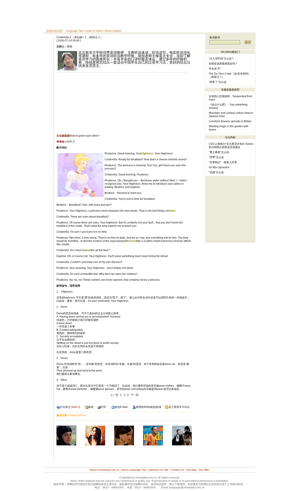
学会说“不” (215, 68)
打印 (103, 407)
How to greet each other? (78, 135)
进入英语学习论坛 (179, 407)
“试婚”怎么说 (216, 172)
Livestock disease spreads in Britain (230, 121)
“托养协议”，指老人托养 (223, 162)
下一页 (135, 394)
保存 (90, 407)
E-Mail (124, 407)
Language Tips (74, 30)
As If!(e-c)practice (219, 167)
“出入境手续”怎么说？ (221, 58)
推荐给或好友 (149, 407)
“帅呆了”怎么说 (217, 82)
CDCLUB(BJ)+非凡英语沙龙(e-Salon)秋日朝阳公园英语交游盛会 (231, 145)
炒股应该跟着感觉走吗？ (223, 63)
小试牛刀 (65, 141)
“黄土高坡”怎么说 (219, 152)
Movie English (113, 30)
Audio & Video (93, 30)
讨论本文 (65, 407)
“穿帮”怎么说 (216, 157)
